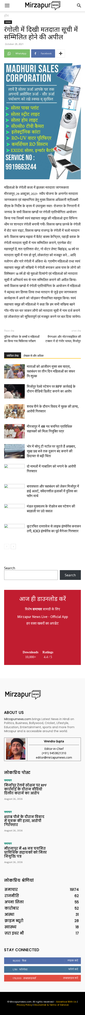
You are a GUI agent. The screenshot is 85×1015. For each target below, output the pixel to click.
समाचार (8, 22)
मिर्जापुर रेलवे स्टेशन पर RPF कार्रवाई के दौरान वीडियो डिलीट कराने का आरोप (25, 789)
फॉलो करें (73, 969)
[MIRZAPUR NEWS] (42, 695)
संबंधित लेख (13, 355)
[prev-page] (6, 546)
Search (9, 568)
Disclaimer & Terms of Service (51, 1004)
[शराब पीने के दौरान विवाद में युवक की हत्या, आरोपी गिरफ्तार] (14, 411)
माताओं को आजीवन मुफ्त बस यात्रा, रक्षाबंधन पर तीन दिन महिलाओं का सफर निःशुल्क (51, 371)
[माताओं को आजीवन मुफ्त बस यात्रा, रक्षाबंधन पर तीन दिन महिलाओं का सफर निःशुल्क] (14, 371)
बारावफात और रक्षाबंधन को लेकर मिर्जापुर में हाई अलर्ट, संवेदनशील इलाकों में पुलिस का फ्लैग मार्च (53, 491)
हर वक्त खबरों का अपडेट (42, 623)
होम (6, 15)
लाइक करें (72, 960)
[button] (7, 5)
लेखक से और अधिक (34, 355)
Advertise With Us (66, 1001)
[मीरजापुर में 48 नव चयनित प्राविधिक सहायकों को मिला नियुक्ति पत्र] (14, 431)
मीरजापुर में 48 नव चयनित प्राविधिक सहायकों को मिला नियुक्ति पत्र (25, 852)
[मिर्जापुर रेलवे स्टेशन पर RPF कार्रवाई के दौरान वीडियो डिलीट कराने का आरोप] (14, 391)
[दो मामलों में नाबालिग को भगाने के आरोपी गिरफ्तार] (14, 471)
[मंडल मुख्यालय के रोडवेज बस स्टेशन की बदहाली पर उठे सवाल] (14, 511)
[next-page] (13, 546)
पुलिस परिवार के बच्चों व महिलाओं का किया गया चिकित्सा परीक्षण (21, 339)
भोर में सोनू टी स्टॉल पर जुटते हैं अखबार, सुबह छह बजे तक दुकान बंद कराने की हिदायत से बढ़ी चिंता (51, 451)
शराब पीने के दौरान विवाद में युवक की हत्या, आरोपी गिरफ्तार (24, 820)
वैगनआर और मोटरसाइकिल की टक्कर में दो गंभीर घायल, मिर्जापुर (63, 339)
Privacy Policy (24, 1004)
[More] (60, 53)
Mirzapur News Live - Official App (42, 617)
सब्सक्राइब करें (70, 978)
